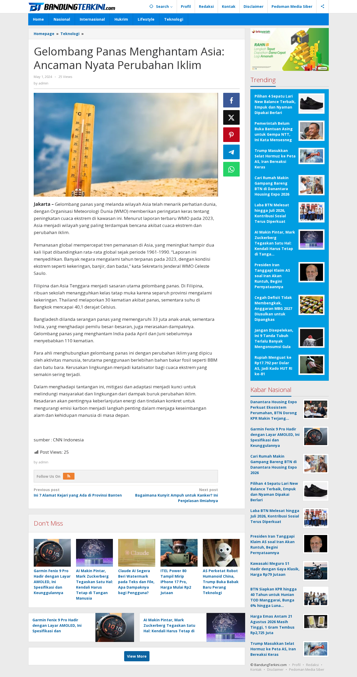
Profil (296, 664)
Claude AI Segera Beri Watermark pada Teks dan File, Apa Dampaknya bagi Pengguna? (136, 581)
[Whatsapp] (231, 169)
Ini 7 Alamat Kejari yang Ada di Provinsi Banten (78, 492)
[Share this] (231, 100)
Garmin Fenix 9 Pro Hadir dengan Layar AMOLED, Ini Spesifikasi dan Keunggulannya (52, 581)
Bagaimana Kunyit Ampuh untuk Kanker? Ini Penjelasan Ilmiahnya (176, 495)
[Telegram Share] (231, 152)
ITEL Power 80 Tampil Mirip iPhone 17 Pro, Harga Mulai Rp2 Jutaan (175, 581)
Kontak (256, 669)
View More (137, 656)
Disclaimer (275, 669)
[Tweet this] (231, 117)
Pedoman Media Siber (306, 669)
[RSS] (68, 476)
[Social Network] (322, 6)
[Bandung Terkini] (72, 6)
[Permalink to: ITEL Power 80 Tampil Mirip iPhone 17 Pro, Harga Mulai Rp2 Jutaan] (179, 553)
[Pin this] (231, 134)
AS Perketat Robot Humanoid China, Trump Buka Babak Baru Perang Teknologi (221, 581)
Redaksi (312, 664)
